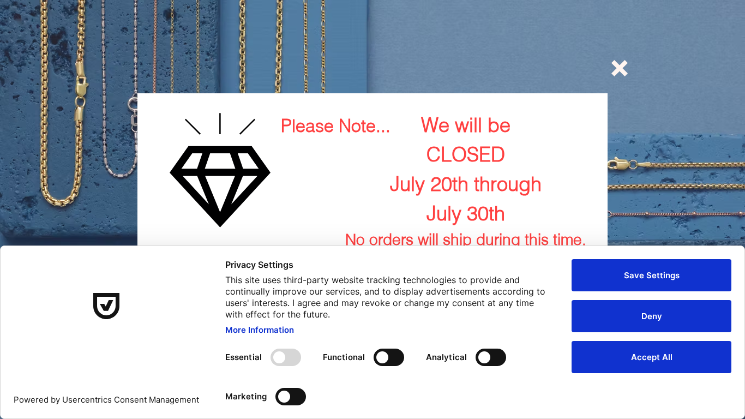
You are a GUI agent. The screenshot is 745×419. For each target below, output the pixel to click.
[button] (619, 68)
